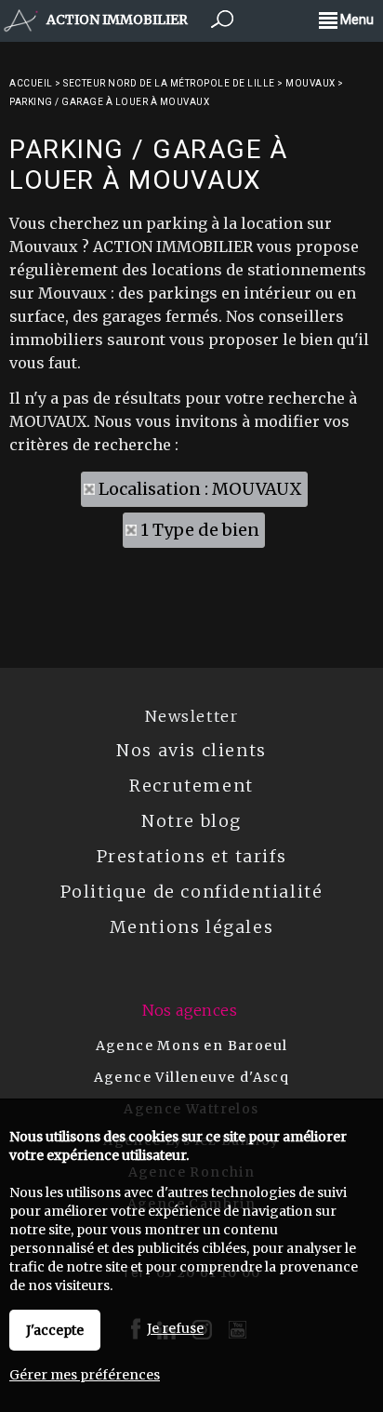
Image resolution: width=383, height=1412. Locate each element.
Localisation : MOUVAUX (200, 489)
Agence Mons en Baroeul (192, 1045)
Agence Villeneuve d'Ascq (192, 1077)
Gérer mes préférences (84, 1374)
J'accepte (55, 1330)
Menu (355, 19)
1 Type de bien (199, 529)
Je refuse (175, 1328)
